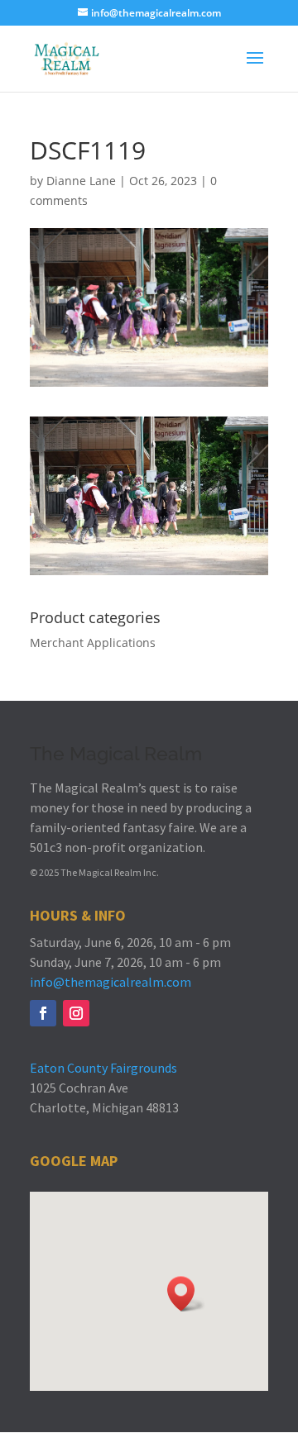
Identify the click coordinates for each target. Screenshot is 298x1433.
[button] (186, 1293)
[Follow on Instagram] (76, 1013)
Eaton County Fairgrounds (103, 1067)
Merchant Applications (93, 642)
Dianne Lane (81, 180)
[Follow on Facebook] (43, 1013)
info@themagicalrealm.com (110, 982)
